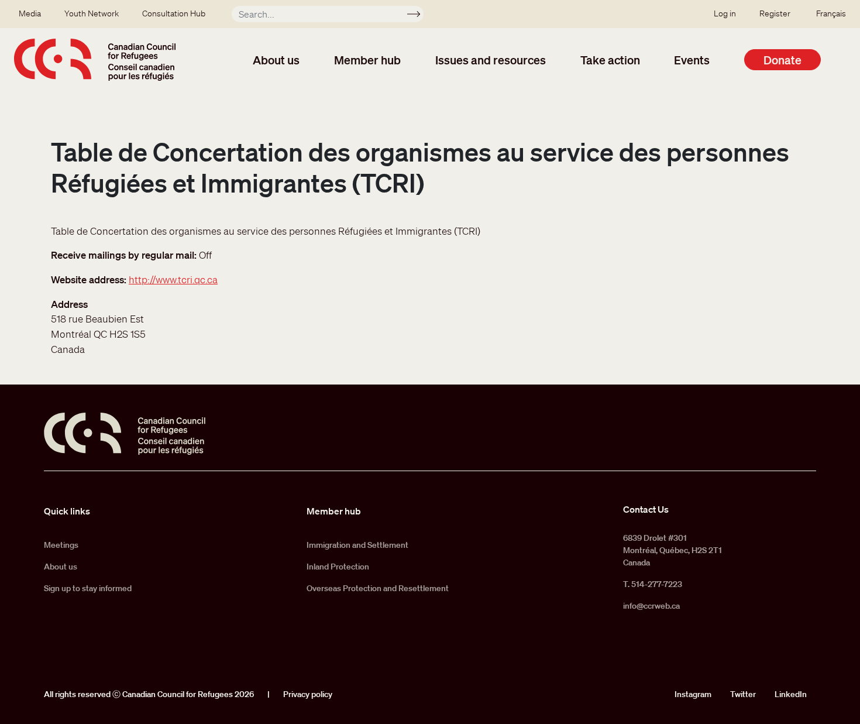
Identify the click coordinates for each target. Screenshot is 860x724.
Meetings (61, 545)
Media (30, 13)
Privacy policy (307, 694)
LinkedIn (791, 694)
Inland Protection (338, 566)
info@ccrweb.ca (651, 606)
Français (831, 13)
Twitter (743, 694)
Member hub (367, 60)
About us (276, 60)
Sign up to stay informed (88, 588)
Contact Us (646, 509)
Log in (725, 13)
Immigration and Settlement (357, 545)
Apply (419, 16)
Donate (782, 60)
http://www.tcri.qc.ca (173, 279)
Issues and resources (490, 60)
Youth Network (91, 13)
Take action (610, 60)
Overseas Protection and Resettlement (378, 588)
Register (774, 13)
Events (692, 60)
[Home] (95, 60)
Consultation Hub (173, 13)
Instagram (693, 694)
